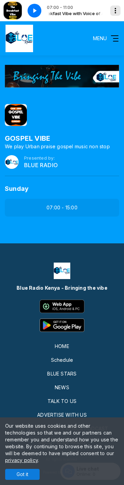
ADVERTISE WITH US (62, 415)
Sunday (17, 188)
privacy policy (21, 460)
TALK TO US (62, 401)
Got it (22, 474)
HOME (62, 346)
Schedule (62, 360)
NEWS (62, 387)
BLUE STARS (61, 374)
